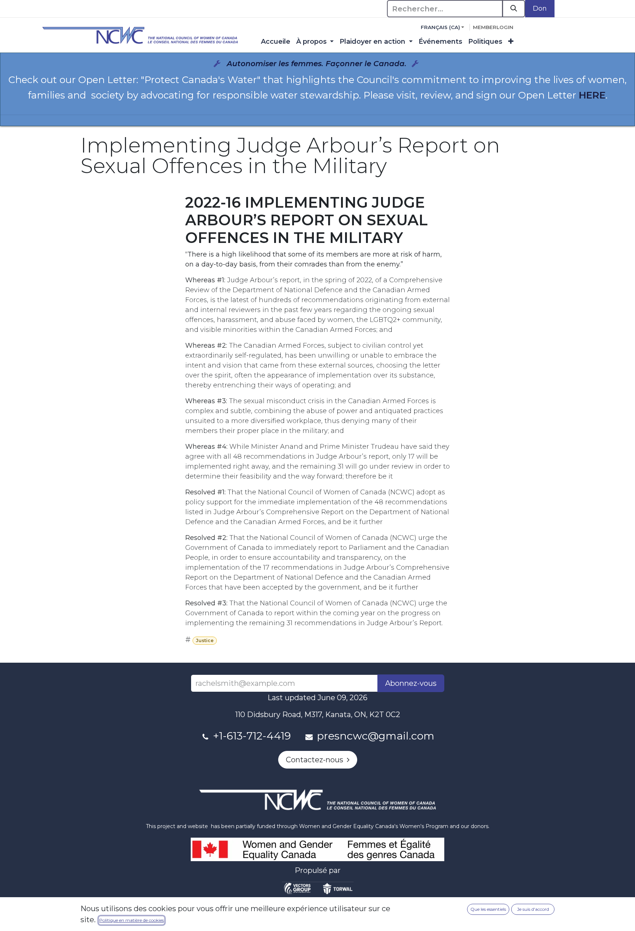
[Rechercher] (513, 8)
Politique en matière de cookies (131, 920)
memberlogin (493, 27)
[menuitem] (275, 42)
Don (540, 8)
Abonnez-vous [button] (411, 683)
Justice (205, 640)
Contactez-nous (316, 759)
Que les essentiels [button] (488, 909)
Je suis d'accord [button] (533, 909)
